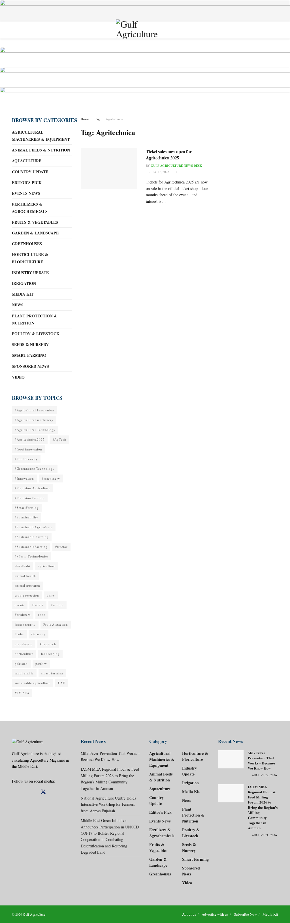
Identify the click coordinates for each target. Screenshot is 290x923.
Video (18, 377)
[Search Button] (275, 30)
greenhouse (24, 644)
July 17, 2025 (158, 172)
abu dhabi (22, 566)
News (18, 305)
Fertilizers (23, 614)
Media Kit (22, 294)
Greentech (48, 644)
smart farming (52, 673)
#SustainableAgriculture (34, 527)
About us (189, 914)
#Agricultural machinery (34, 420)
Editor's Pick (27, 182)
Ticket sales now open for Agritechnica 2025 (169, 154)
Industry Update (30, 272)
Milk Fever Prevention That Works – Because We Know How (261, 760)
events (20, 605)
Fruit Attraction (55, 624)
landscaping (50, 653)
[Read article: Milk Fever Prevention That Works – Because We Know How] (231, 759)
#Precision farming (30, 498)
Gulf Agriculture (34, 914)
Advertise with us (215, 914)
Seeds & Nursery (30, 344)
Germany (38, 634)
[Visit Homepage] (145, 29)
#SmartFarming (27, 507)
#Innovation (24, 478)
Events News (26, 193)
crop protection (27, 595)
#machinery (51, 478)
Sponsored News (30, 366)
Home (85, 119)
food (42, 614)
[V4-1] (145, 76)
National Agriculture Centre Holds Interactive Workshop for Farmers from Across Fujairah (108, 804)
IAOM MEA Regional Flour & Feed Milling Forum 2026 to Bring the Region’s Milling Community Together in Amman (263, 807)
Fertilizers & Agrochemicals (30, 207)
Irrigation (24, 283)
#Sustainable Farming (32, 537)
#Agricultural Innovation (34, 410)
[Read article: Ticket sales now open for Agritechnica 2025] (109, 168)
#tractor (61, 546)
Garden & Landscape (35, 233)
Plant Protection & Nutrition (34, 319)
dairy (51, 595)
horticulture (24, 653)
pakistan (21, 663)
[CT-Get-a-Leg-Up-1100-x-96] (145, 56)
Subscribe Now (245, 914)
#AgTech (59, 439)
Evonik (38, 605)
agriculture (46, 566)
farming (57, 605)
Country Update (30, 172)
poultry (41, 663)
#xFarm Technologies (31, 556)
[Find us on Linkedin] (23, 792)
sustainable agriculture (32, 683)
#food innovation (28, 449)
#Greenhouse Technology (35, 468)
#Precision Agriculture (32, 488)
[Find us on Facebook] (14, 792)
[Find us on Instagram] (33, 792)
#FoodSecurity (26, 459)
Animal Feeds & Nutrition (41, 150)
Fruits (19, 634)
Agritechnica (114, 119)
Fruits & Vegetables (35, 222)
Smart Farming (29, 355)
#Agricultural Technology (35, 430)
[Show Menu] (14, 30)
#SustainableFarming (31, 546)
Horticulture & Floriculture (30, 257)
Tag (97, 119)
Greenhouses (27, 244)
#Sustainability (26, 517)
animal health (25, 576)
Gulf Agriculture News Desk (176, 165)
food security (25, 624)
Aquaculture (26, 161)
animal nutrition (27, 585)
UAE (61, 683)
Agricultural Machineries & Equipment (41, 135)
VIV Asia (22, 693)
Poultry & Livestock (35, 334)
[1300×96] (145, 10)
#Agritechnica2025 (30, 439)
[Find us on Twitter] (43, 792)
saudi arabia (24, 673)
